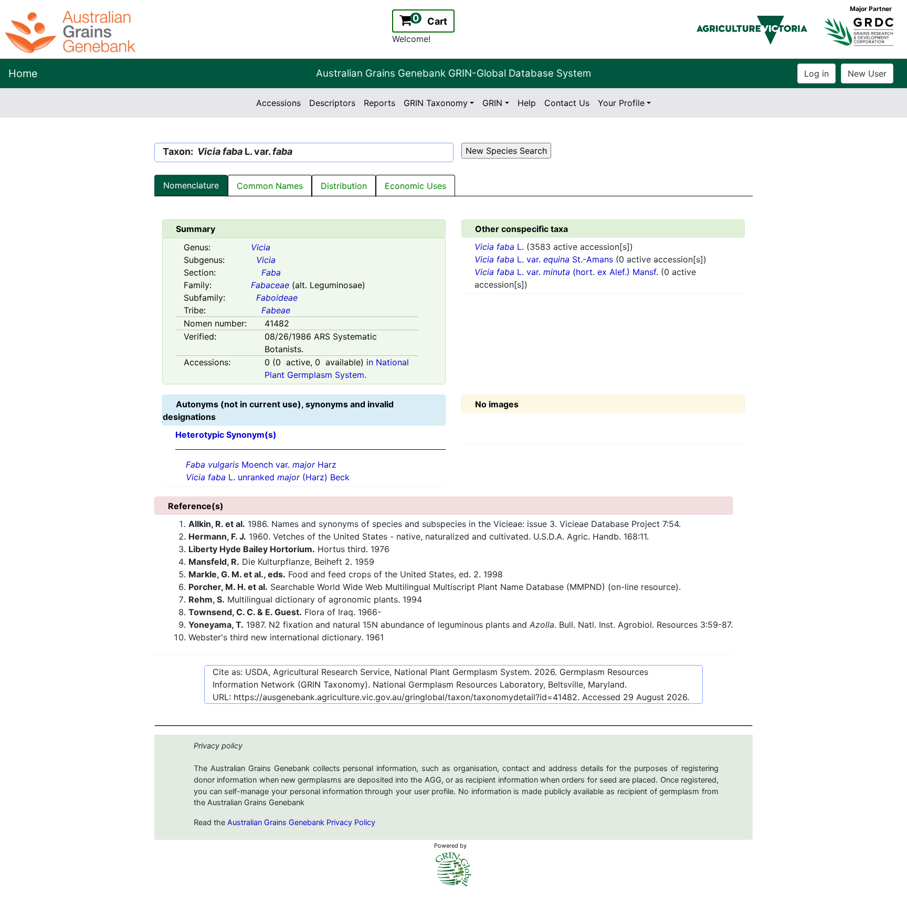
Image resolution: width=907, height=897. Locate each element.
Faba (271, 272)
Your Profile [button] (621, 103)
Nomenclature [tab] (191, 185)
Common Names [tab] (270, 186)
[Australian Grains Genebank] (71, 31)
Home (23, 73)
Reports (379, 103)
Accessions (278, 103)
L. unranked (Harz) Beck (268, 477)
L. (500, 246)
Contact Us (566, 103)
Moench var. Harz (261, 464)
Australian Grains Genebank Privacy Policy (301, 822)
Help (527, 103)
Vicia (260, 247)
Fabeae (275, 310)
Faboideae (277, 297)
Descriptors (332, 103)
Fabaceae (270, 285)
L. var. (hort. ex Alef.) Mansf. (567, 272)
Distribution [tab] (344, 186)
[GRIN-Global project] (453, 869)
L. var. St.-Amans (545, 259)
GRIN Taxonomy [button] (436, 103)
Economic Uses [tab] (415, 186)
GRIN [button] (492, 103)
